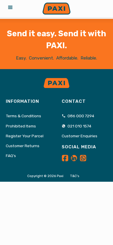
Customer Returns (22, 145)
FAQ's (11, 155)
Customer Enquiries (79, 136)
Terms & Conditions (23, 116)
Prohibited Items (21, 126)
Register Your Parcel (24, 136)
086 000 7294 (78, 116)
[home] (56, 8)
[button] (10, 8)
